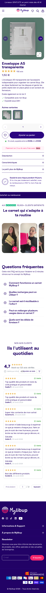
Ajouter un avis (29, 371)
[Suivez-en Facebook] (3, 518)
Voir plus (8, 437)
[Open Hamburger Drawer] (3, 10)
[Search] (37, 11)
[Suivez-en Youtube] (20, 518)
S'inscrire (37, 558)
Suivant (37, 487)
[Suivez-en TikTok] (11, 518)
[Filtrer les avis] (39, 371)
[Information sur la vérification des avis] (5, 371)
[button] (5, 38)
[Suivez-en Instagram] (7, 518)
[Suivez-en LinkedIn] (15, 518)
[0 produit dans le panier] (43, 11)
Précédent (10, 487)
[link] (12, 71)
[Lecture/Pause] (14, 248)
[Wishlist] (32, 10)
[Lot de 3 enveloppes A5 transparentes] (7, 115)
